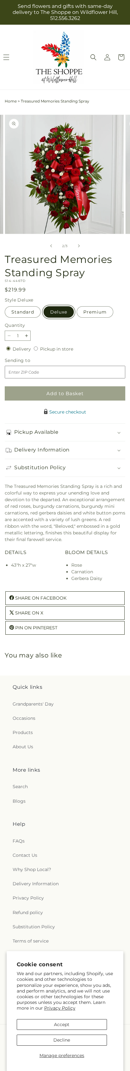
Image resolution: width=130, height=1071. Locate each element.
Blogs (19, 801)
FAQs (19, 841)
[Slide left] (51, 246)
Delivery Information (36, 884)
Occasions (24, 718)
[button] (93, 57)
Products (23, 732)
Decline (61, 1040)
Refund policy (28, 912)
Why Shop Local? (32, 869)
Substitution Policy (34, 927)
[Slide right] (79, 246)
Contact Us (25, 855)
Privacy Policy (59, 1008)
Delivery (22, 349)
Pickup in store (56, 349)
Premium (95, 312)
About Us (23, 747)
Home (11, 101)
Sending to (27, 360)
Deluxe (58, 312)
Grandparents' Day (33, 704)
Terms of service (31, 941)
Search (20, 786)
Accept (61, 1024)
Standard (22, 312)
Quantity (15, 325)
